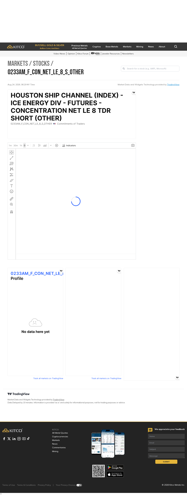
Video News (59, 53)
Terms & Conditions (26, 485)
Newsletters (128, 53)
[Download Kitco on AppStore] (115, 474)
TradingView (173, 84)
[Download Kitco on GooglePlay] (115, 467)
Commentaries (59, 447)
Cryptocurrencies (60, 436)
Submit (166, 462)
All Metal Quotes (60, 433)
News (55, 444)
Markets (56, 440)
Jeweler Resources (111, 53)
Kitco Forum (83, 53)
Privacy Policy (44, 485)
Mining (55, 451)
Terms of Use (8, 485)
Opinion (71, 53)
